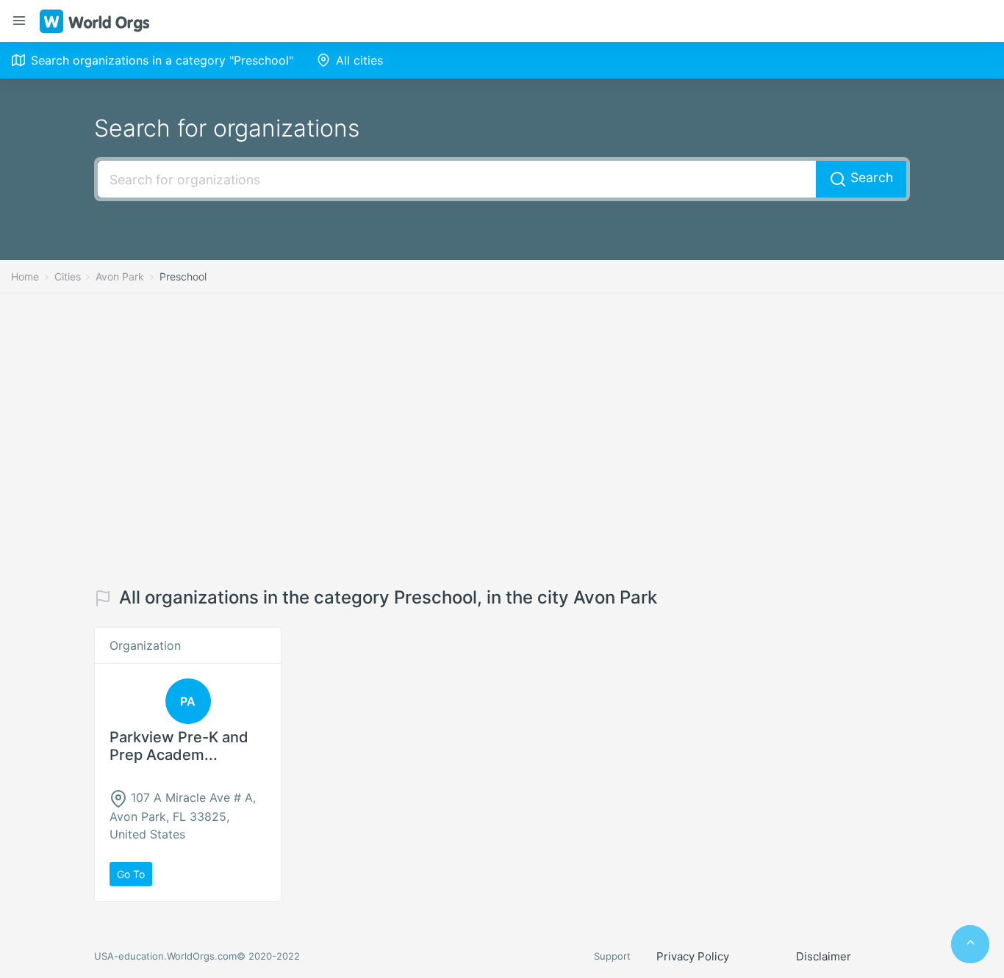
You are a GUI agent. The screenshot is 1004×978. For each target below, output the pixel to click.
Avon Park (120, 276)
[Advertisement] (502, 440)
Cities (67, 276)
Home (25, 276)
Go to (131, 874)
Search (870, 177)
